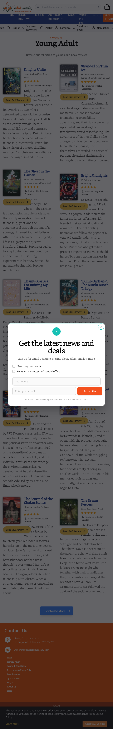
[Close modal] (101, 326)
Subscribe (90, 391)
